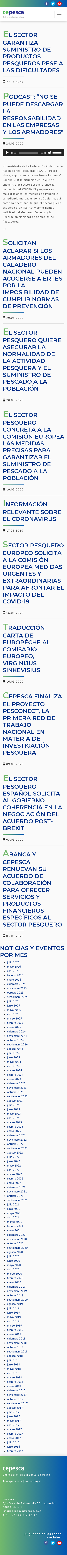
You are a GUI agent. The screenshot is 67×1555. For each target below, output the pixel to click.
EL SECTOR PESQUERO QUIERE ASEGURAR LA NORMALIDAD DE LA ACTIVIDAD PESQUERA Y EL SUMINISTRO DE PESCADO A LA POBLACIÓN (32, 360)
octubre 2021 (15, 1196)
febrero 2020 (15, 1278)
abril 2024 (13, 1066)
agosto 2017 (15, 1407)
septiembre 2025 (17, 997)
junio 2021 (13, 1208)
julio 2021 (13, 1204)
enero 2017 (14, 1438)
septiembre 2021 (17, 1200)
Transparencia (12, 1481)
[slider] (58, 152)
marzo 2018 (14, 1377)
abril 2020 (13, 1269)
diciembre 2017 (16, 1390)
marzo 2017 (14, 1429)
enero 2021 (14, 1230)
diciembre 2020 (16, 1234)
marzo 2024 (14, 1070)
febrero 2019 (15, 1330)
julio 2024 (13, 1053)
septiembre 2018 (17, 1351)
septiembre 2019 (17, 1299)
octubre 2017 (15, 1399)
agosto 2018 (15, 1356)
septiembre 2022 (17, 1148)
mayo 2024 (14, 1061)
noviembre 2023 (17, 1087)
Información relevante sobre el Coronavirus (32, 511)
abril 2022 (13, 1170)
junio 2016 (13, 1446)
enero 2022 (14, 1183)
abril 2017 (13, 1425)
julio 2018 (13, 1360)
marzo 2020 (14, 1273)
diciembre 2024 (16, 1031)
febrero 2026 (15, 975)
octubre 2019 (15, 1295)
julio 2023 (13, 1105)
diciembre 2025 (16, 984)
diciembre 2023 (16, 1083)
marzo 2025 (14, 1018)
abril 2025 (13, 1014)
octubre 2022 (15, 1144)
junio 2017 (13, 1416)
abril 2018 (13, 1373)
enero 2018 (14, 1386)
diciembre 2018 (16, 1338)
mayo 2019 (14, 1317)
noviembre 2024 (17, 1036)
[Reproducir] (7, 153)
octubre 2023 (15, 1092)
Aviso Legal (33, 1481)
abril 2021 (13, 1217)
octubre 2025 (15, 992)
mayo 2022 (14, 1165)
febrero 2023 (15, 1126)
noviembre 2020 (17, 1239)
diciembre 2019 (16, 1286)
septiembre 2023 (17, 1096)
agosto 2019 (15, 1304)
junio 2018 (13, 1364)
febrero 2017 (15, 1433)
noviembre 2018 (17, 1343)
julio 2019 (13, 1308)
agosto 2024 (15, 1048)
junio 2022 (13, 1161)
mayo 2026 (14, 966)
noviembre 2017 (17, 1394)
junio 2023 (13, 1109)
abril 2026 (13, 971)
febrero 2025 (15, 1023)
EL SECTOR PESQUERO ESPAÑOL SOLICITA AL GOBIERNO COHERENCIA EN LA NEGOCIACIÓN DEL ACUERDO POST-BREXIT (32, 803)
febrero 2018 (15, 1381)
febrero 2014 (15, 1451)
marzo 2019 (14, 1325)
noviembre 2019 (17, 1291)
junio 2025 (13, 1005)
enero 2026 (14, 979)
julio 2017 (13, 1412)
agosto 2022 (15, 1152)
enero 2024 (14, 1079)
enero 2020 (14, 1282)
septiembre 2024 (17, 1044)
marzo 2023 (14, 1122)
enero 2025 (14, 1027)
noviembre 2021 (17, 1191)
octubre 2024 (15, 1040)
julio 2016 (13, 1442)
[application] (33, 152)
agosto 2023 (15, 1100)
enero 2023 (14, 1131)
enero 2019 (14, 1334)
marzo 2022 (14, 1174)
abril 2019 (13, 1321)
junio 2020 (13, 1260)
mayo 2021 (14, 1213)
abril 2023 (13, 1118)
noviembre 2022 (17, 1139)
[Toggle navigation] (59, 14)
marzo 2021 (14, 1221)
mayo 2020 (14, 1265)
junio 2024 (13, 1057)
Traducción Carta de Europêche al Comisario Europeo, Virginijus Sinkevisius (26, 649)
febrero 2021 (15, 1226)
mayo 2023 (14, 1113)
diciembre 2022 (16, 1135)
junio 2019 (13, 1312)
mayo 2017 (14, 1420)
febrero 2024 (15, 1074)
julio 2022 (13, 1157)
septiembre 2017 (17, 1403)
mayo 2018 (14, 1368)
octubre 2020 (15, 1243)
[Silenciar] (49, 153)
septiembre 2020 (17, 1247)
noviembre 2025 (17, 988)
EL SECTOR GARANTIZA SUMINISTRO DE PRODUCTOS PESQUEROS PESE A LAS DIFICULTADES (33, 52)
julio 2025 (13, 1001)
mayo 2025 (14, 1010)
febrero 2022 (15, 1178)
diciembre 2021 (16, 1187)
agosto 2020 (15, 1252)
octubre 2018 (15, 1347)
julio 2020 (13, 1256)
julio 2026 (13, 962)
